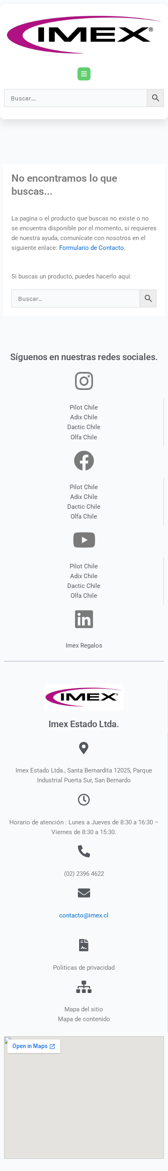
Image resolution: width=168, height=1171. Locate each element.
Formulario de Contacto (91, 248)
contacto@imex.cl (83, 915)
